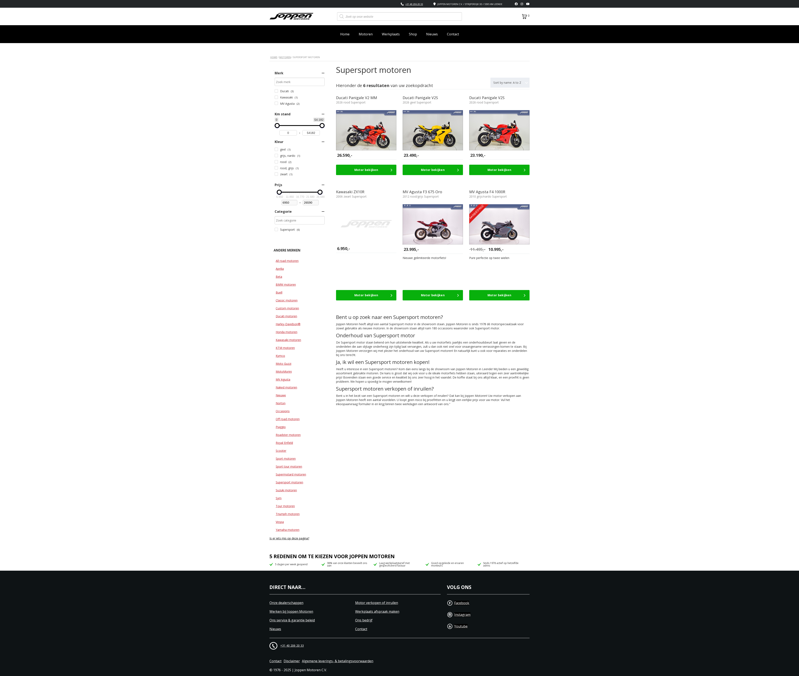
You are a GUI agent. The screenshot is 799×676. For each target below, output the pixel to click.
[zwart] (276, 174)
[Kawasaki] (276, 97)
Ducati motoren (286, 316)
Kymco (280, 356)
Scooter (281, 451)
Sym (279, 498)
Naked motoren (286, 387)
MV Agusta (283, 379)
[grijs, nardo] (276, 155)
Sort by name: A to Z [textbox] (507, 83)
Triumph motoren (288, 514)
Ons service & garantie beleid (292, 620)
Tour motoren (285, 506)
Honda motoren (286, 332)
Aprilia (280, 269)
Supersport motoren (289, 482)
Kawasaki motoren (288, 340)
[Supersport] (276, 229)
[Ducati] (276, 91)
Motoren (366, 34)
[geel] (276, 149)
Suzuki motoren (286, 490)
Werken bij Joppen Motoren (291, 611)
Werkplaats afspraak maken (377, 611)
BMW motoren (286, 284)
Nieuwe (281, 395)
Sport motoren (286, 459)
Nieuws (432, 34)
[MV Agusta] (276, 103)
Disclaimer (292, 661)
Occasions (283, 411)
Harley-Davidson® (288, 324)
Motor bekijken (366, 170)
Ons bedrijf (363, 620)
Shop (413, 34)
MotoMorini (284, 371)
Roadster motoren (288, 435)
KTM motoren (285, 348)
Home (345, 34)
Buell (279, 292)
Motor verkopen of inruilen (376, 603)
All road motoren (287, 261)
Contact (453, 34)
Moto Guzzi (283, 364)
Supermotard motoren (291, 474)
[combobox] (510, 83)
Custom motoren (287, 308)
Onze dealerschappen (286, 603)
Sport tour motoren (289, 466)
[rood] (276, 161)
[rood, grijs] (276, 167)
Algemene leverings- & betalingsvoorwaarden (337, 661)
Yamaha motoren (287, 530)
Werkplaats (391, 34)
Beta (279, 277)
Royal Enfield (284, 443)
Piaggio (281, 427)
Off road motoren (288, 419)
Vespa (280, 522)
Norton (280, 403)
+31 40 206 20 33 (414, 4)
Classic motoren (287, 300)
